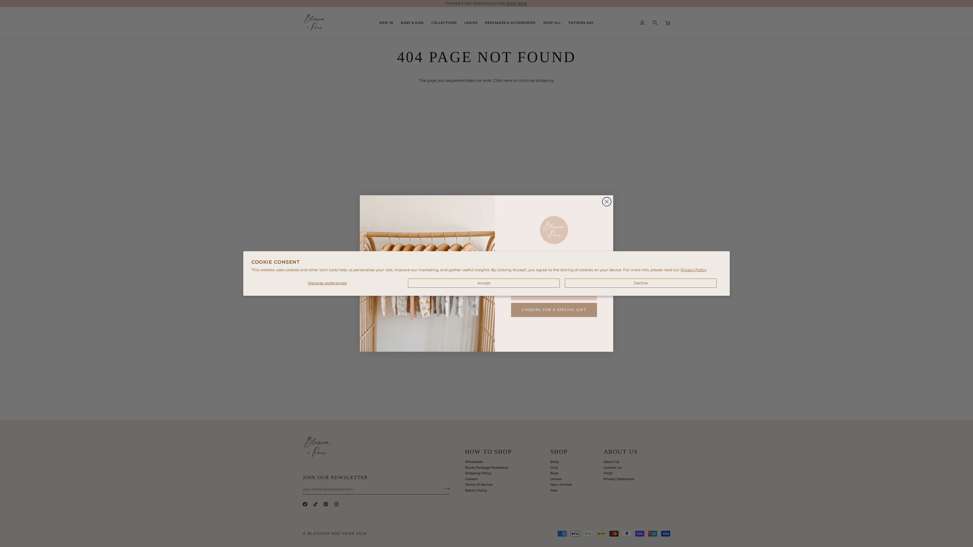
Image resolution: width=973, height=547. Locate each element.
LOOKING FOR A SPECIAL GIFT (554, 310)
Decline (641, 283)
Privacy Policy (693, 269)
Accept (484, 283)
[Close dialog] (606, 201)
